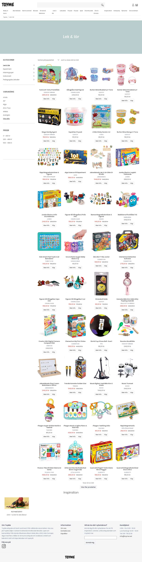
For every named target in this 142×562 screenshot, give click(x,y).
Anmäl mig (93, 41)
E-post (46, 34)
